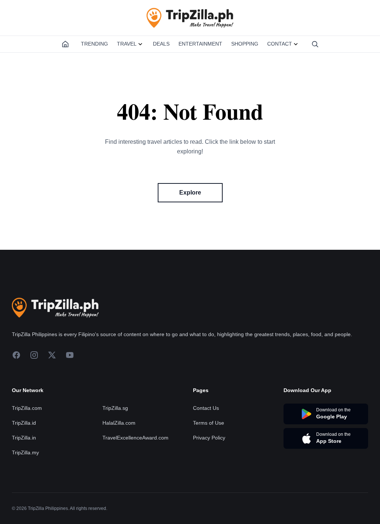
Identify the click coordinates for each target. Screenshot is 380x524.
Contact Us (206, 408)
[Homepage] (65, 44)
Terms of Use (208, 423)
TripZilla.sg (115, 408)
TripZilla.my (25, 452)
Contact (279, 44)
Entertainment (200, 44)
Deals (161, 44)
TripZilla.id (24, 423)
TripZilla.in (24, 438)
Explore (190, 192)
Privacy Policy (209, 438)
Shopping (244, 44)
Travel (127, 44)
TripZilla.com (27, 408)
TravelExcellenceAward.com (135, 438)
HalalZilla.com (118, 423)
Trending (94, 44)
